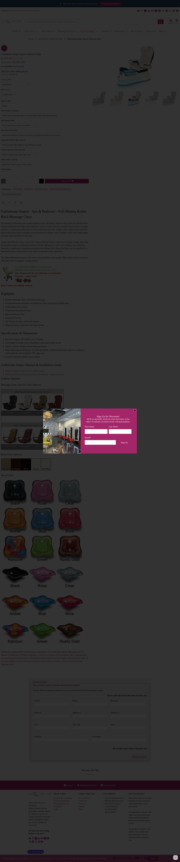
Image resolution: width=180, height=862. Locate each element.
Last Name (113, 426)
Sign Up (124, 442)
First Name (89, 426)
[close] (135, 411)
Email (88, 437)
